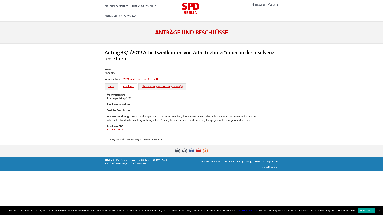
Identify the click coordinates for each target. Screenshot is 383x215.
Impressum (272, 161)
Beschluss (128, 86)
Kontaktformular (269, 167)
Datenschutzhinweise (211, 161)
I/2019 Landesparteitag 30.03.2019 (140, 79)
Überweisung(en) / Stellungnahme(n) (162, 86)
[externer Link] (191, 152)
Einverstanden (367, 210)
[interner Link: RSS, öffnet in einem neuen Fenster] (205, 152)
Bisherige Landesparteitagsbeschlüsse (244, 161)
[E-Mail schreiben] (177, 152)
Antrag (111, 86)
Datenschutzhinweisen (247, 210)
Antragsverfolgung (144, 6)
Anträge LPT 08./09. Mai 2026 (121, 15)
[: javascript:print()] (184, 152)
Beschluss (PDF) (115, 129)
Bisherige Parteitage (116, 6)
